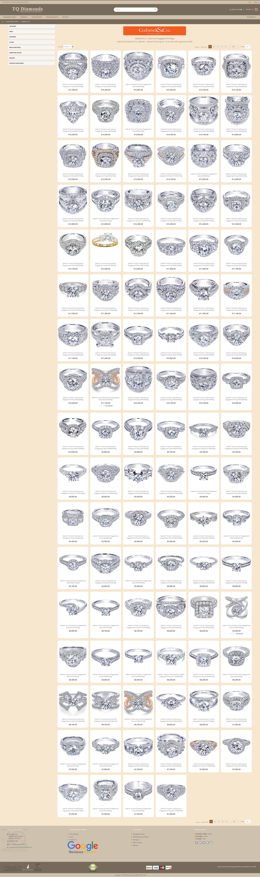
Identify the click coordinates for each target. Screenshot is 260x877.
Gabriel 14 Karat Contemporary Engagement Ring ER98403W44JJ (236, 399)
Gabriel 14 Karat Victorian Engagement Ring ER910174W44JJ (73, 626)
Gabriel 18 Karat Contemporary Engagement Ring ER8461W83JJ (73, 175)
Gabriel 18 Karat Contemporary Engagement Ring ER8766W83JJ (138, 447)
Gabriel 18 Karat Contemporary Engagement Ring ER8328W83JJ (203, 85)
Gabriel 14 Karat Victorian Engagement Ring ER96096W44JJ (106, 537)
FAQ (250, 2)
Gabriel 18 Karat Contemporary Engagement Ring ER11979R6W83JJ (171, 810)
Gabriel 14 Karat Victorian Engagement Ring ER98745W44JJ (106, 626)
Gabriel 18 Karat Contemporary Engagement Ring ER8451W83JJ (73, 810)
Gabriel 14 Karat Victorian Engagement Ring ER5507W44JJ (73, 765)
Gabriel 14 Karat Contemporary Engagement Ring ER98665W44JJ (105, 447)
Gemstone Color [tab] (15, 53)
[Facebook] (196, 843)
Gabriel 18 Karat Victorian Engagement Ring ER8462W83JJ (138, 130)
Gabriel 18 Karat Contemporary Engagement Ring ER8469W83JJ (236, 85)
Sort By (60, 47)
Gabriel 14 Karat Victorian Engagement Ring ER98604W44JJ (236, 537)
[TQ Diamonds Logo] (22, 9)
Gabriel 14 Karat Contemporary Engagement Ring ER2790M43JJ (105, 264)
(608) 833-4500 (235, 9)
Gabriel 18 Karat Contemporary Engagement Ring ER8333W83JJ (236, 492)
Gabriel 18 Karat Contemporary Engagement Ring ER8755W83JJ (203, 220)
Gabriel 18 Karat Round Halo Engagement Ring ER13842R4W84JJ (236, 626)
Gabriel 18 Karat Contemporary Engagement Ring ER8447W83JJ (105, 85)
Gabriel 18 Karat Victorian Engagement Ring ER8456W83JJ (138, 85)
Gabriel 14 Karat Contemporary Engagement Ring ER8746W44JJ (105, 582)
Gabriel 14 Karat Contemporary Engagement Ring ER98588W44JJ (171, 399)
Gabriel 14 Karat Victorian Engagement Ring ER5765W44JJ (73, 675)
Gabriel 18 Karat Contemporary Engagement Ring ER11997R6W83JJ (138, 220)
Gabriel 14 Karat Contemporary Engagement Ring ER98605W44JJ (138, 354)
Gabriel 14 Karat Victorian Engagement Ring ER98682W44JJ (138, 675)
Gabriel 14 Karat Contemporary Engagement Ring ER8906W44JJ (236, 720)
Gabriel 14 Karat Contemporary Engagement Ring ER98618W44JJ (171, 264)
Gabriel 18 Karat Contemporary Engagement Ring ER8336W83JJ (236, 765)
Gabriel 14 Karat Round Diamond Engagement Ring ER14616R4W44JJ (73, 720)
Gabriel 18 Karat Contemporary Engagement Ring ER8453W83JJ (203, 130)
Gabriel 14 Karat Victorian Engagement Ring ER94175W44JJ (204, 492)
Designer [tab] (12, 37)
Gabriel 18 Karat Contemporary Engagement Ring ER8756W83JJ (171, 765)
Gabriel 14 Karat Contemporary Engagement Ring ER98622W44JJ (171, 720)
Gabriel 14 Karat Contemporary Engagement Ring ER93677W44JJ (171, 354)
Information (251, 17)
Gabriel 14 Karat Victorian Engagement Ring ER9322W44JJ (138, 810)
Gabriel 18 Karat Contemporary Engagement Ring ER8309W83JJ (236, 264)
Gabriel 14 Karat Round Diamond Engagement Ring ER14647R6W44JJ (105, 720)
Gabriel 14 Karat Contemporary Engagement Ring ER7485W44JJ (171, 582)
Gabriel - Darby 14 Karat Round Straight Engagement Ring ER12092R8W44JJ (171, 675)
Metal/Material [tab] (15, 47)
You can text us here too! (17, 844)
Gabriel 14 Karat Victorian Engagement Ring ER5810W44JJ (106, 810)
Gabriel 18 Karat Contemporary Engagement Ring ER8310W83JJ (171, 85)
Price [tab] (11, 31)
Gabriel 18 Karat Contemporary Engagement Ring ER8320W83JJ (73, 130)
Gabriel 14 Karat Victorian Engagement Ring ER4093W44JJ (106, 765)
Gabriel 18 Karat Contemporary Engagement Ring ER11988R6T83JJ (203, 765)
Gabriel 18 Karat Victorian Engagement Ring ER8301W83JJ (106, 220)
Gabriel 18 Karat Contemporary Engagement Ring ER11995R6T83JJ (171, 175)
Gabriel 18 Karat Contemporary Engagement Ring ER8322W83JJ (236, 175)
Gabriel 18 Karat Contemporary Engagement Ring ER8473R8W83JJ (73, 447)
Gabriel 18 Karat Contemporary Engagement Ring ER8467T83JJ (105, 175)
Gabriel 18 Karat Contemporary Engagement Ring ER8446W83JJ (73, 354)
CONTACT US (249, 9)
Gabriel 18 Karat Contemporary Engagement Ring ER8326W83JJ (73, 399)
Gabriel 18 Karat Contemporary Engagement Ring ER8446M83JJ (236, 309)
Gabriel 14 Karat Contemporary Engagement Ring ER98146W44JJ (203, 537)
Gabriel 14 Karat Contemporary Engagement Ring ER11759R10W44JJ (73, 492)
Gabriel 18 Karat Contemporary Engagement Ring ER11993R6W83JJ (171, 492)
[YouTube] (211, 843)
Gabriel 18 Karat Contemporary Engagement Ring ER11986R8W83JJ (138, 537)
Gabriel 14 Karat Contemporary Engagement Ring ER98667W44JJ (171, 447)
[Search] (156, 9)
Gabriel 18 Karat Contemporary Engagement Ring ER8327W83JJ (171, 220)
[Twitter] (200, 843)
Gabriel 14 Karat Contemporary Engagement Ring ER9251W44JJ (203, 626)
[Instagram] (204, 843)
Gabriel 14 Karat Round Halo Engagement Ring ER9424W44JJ (236, 675)
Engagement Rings (12, 21)
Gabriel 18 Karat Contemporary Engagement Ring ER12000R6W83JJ (105, 492)
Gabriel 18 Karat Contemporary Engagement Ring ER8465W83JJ (203, 354)
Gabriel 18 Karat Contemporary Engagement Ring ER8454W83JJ (203, 399)
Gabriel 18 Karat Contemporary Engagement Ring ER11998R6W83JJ (105, 309)
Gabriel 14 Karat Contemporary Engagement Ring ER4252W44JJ (138, 765)
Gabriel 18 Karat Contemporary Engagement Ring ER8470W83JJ (236, 220)
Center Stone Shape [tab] (16, 63)
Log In (256, 2)
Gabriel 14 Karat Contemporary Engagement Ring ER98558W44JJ (203, 582)
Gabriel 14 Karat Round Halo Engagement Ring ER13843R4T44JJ (138, 720)
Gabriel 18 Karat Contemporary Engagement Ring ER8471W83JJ (203, 264)
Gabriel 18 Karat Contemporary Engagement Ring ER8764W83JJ (105, 354)
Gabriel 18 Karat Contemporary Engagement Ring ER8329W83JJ (171, 130)
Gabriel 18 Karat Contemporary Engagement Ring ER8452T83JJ (138, 175)
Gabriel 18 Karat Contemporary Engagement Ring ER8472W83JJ (138, 309)
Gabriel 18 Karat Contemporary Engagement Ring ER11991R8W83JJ (138, 626)
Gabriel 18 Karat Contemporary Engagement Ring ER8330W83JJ (73, 85)
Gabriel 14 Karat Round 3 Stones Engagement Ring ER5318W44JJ (204, 720)
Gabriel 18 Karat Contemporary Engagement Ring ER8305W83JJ (105, 130)
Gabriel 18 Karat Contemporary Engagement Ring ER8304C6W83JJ (171, 537)
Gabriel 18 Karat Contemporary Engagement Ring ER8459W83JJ (138, 399)
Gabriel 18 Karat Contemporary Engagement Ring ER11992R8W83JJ (236, 447)
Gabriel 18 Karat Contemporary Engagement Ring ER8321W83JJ (138, 264)
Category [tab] (12, 26)
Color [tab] (11, 42)
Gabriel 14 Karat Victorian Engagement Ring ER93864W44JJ (138, 582)
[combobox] (136, 9)
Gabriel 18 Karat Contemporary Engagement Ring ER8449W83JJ (73, 220)
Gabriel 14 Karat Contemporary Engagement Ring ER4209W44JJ (73, 537)
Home (2, 21)
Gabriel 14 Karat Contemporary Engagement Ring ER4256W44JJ (171, 626)
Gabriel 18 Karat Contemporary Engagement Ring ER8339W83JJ (73, 264)
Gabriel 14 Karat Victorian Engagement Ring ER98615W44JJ (73, 582)
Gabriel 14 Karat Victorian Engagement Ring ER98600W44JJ (106, 675)
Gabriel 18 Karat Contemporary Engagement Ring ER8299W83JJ (236, 354)
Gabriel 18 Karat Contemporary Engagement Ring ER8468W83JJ (236, 130)
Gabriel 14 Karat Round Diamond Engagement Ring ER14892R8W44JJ (73, 309)
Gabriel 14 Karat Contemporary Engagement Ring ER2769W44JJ (138, 492)
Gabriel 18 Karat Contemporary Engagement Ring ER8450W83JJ (171, 309)
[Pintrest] (207, 843)
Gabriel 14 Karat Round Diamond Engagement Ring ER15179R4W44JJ (203, 447)
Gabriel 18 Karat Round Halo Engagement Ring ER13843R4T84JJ (106, 399)
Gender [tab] (12, 58)
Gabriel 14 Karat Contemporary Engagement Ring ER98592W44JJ (203, 675)
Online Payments (93, 871)
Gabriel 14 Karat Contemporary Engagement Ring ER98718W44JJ (236, 582)
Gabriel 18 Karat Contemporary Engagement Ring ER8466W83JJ (203, 309)
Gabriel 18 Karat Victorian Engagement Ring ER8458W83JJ (204, 175)
